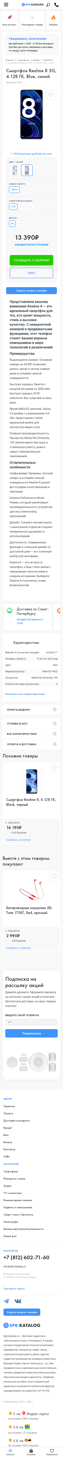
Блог (6, 1135)
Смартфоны (23, 60)
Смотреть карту (14, 1288)
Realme (36, 60)
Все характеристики (22, 734)
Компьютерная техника (18, 1200)
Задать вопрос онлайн (31, 290)
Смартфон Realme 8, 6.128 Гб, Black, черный (31, 802)
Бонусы (8, 1142)
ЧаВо (7, 1156)
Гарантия (9, 1106)
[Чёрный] (14, 170)
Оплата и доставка (21, 744)
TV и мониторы (13, 1193)
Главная (10, 60)
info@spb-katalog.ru (15, 1266)
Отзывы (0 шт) (17, 723)
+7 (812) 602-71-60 (26, 1257)
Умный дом (10, 1236)
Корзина (31, 1454)
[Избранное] (51, 95)
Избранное (51, 1454)
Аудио (7, 1186)
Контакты (9, 1149)
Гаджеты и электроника (18, 1207)
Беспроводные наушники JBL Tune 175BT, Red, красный (29, 910)
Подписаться (31, 1033)
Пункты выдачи (18, 709)
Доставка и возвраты (17, 1120)
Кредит (8, 1128)
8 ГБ (31, 206)
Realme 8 (48, 60)
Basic (20, 223)
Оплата (8, 1113)
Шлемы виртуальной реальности (23, 1229)
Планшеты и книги (14, 1178)
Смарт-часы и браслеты (18, 1214)
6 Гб (22, 206)
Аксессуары (11, 1222)
